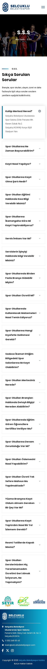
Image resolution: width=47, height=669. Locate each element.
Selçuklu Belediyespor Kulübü (32, 660)
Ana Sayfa (20, 39)
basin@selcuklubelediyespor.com (20, 645)
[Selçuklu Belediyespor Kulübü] (15, 7)
